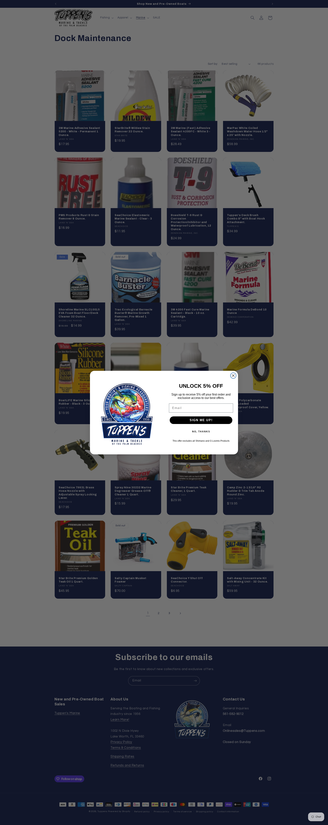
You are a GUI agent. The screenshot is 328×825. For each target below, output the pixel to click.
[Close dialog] (233, 375)
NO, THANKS (201, 431)
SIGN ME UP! (201, 420)
